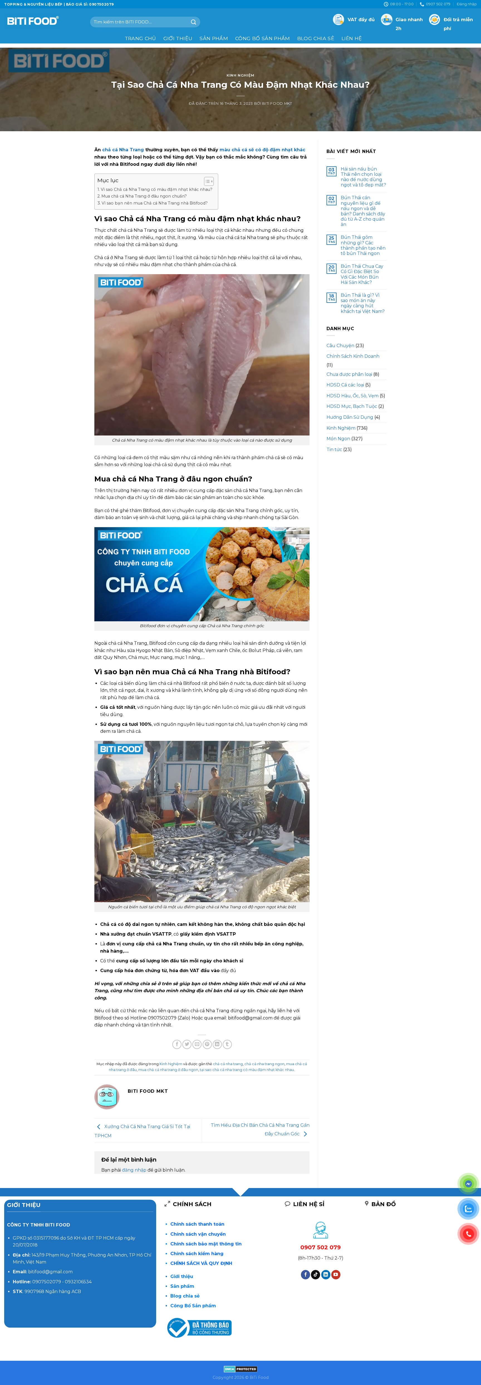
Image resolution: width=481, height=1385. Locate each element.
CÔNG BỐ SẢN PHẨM (262, 38)
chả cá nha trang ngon (264, 1064)
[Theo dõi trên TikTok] (315, 1274)
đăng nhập (134, 1170)
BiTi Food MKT (277, 103)
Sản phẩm (214, 38)
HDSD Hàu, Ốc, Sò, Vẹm (353, 395)
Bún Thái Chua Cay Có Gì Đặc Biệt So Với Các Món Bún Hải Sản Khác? (362, 274)
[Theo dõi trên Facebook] (305, 1274)
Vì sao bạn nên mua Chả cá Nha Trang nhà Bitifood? (155, 203)
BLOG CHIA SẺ (315, 38)
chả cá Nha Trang (123, 149)
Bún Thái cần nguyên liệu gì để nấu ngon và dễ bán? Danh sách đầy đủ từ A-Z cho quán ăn (363, 211)
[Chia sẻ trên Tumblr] (227, 1044)
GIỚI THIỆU (178, 38)
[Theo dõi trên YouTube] (335, 1274)
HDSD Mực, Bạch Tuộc (352, 406)
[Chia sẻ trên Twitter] (187, 1044)
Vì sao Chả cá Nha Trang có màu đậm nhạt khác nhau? (156, 189)
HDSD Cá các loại (345, 385)
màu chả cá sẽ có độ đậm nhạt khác (262, 149)
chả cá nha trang (228, 1064)
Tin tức (334, 449)
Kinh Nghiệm (240, 75)
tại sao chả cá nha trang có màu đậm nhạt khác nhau (247, 1070)
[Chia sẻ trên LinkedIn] (217, 1044)
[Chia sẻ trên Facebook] (176, 1044)
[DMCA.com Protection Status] (240, 1368)
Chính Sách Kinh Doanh (353, 356)
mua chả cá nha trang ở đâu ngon (168, 1070)
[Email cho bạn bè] (197, 1044)
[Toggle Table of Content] (206, 181)
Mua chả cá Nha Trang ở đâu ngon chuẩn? (144, 196)
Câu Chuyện (340, 345)
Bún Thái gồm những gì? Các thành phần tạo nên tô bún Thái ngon (363, 245)
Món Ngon (338, 438)
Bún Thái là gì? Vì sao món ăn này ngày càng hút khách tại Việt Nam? (363, 303)
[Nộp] (193, 21)
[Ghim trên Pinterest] (207, 1044)
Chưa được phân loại (349, 374)
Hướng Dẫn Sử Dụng (350, 417)
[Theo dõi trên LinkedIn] (325, 1274)
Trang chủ (140, 38)
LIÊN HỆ (352, 38)
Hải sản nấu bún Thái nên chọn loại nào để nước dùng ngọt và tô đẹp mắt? (363, 177)
